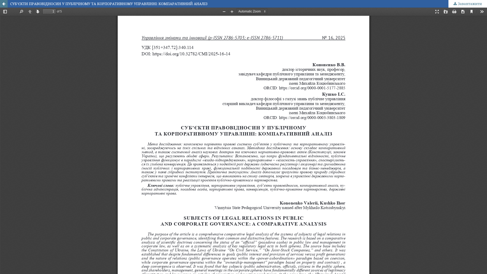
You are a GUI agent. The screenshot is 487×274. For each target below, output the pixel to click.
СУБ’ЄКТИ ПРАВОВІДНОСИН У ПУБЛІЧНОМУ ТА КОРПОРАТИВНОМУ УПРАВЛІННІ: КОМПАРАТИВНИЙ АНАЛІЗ (108, 3)
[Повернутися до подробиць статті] (4, 4)
